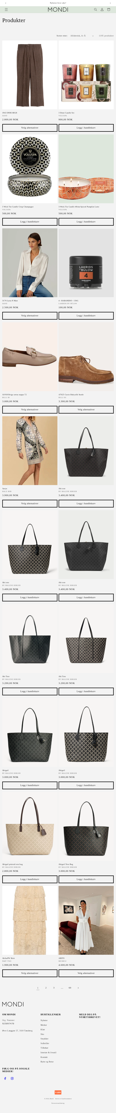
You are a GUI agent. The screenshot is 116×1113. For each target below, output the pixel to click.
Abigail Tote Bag (66, 864)
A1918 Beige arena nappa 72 (14, 395)
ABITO (62, 958)
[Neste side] (78, 988)
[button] (6, 9)
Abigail (5, 770)
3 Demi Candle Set (66, 113)
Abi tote (62, 488)
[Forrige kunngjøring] (6, 3)
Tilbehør (44, 1048)
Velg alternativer (29, 128)
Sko (42, 1034)
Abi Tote (6, 676)
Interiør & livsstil (48, 1053)
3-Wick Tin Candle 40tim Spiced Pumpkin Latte (79, 207)
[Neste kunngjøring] (110, 3)
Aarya (4, 488)
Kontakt (44, 1057)
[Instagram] (12, 1078)
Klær (43, 1030)
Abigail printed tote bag (12, 864)
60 (70, 988)
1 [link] (38, 987)
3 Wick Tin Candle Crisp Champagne (18, 207)
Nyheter (44, 1020)
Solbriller (45, 1043)
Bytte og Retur (47, 1062)
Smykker (44, 1039)
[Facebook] (5, 1078)
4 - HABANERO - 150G (68, 301)
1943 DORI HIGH (9, 113)
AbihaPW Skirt (8, 958)
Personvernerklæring (58, 1103)
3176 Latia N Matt (10, 301)
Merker (44, 1025)
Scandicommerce (66, 1098)
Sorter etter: (62, 36)
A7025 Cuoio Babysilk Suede (71, 395)
